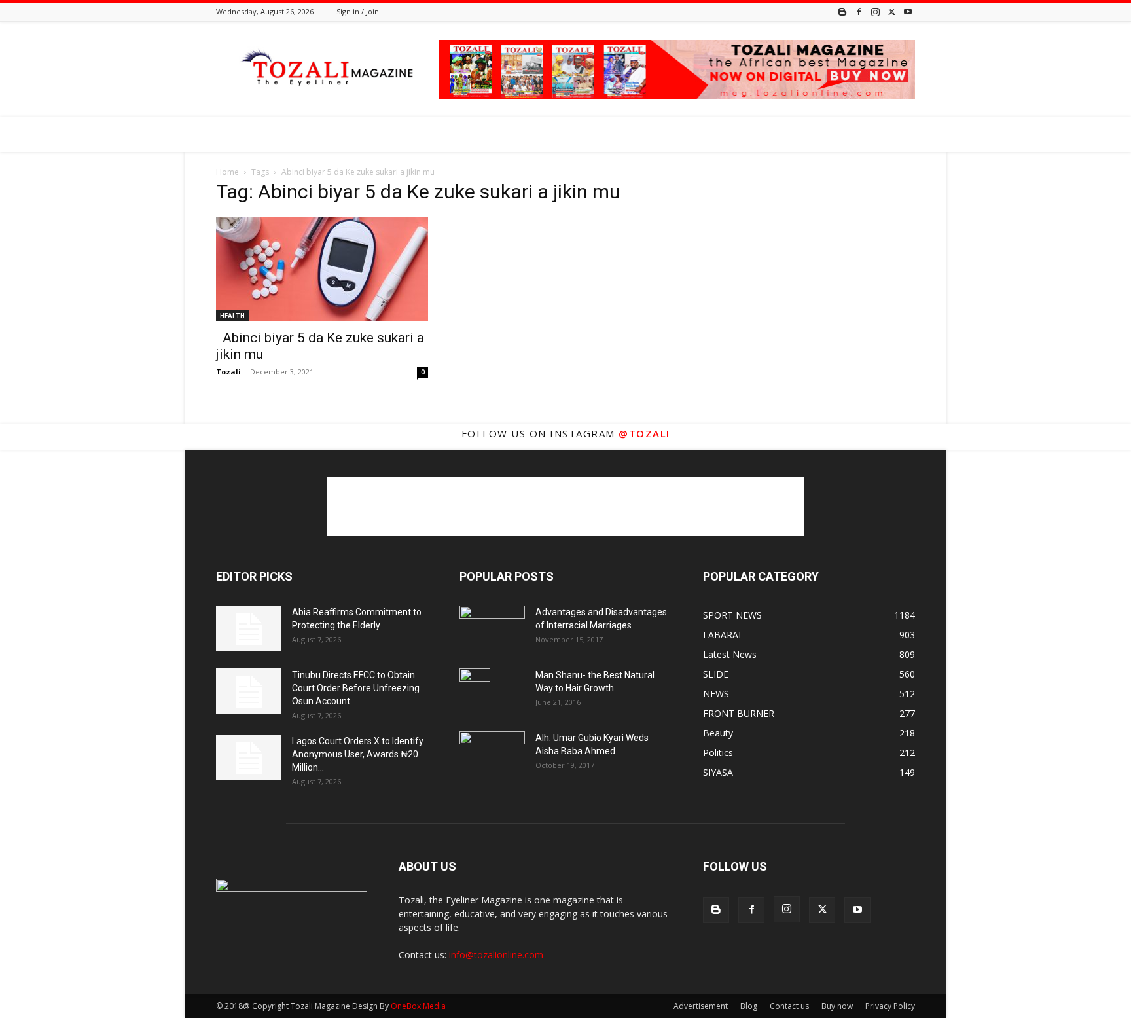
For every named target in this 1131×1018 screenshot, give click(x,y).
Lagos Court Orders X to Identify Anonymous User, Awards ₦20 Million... (357, 754)
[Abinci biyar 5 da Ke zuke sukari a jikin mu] (322, 269)
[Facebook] (859, 11)
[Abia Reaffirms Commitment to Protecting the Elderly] (248, 628)
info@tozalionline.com (496, 955)
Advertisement (700, 1005)
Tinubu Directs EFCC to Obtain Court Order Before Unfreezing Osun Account (356, 688)
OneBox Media (418, 1005)
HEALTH (232, 315)
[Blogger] (842, 11)
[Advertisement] (565, 506)
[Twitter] (891, 11)
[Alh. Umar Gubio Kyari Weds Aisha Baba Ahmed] (492, 753)
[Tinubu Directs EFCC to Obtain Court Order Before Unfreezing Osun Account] (248, 691)
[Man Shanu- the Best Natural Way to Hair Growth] (474, 691)
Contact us (789, 1005)
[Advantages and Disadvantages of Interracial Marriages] (492, 627)
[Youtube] (908, 11)
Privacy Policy (890, 1005)
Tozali (228, 371)
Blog (748, 1005)
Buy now (837, 1005)
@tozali (644, 433)
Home (227, 171)
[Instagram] (875, 11)
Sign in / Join (357, 11)
